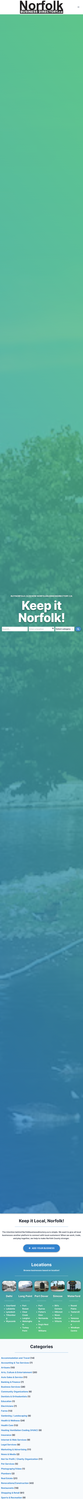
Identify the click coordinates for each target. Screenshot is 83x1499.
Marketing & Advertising (14, 1449)
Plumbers (6, 1473)
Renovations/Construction (15, 1483)
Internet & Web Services (13, 1440)
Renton (58, 1318)
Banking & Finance (10, 1382)
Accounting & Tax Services (15, 1362)
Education (6, 1401)
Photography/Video (11, 1468)
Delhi (9, 1296)
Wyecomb (10, 1321)
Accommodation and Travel (15, 1358)
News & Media (8, 1454)
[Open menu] (78, 7)
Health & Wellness (10, 1420)
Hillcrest (58, 1312)
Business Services (10, 1387)
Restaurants (7, 1488)
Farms (4, 1411)
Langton (26, 1318)
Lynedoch (10, 1312)
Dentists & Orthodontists (14, 1396)
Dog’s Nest (43, 1324)
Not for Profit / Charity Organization (19, 1459)
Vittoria (58, 1321)
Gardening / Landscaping (14, 1415)
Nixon (57, 1315)
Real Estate (7, 1478)
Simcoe (57, 1296)
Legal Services (8, 1444)
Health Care (7, 1425)
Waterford (73, 1296)
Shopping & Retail (10, 1492)
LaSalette (10, 1309)
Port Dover (41, 1296)
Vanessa (75, 1318)
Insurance (6, 1435)
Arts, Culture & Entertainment (16, 1372)
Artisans (5, 1367)
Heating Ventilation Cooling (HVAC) (19, 1430)
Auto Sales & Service (12, 1377)
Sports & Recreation (11, 1497)
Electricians (7, 1406)
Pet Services (7, 1464)
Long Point (25, 1296)
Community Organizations (14, 1391)
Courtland (10, 1305)
